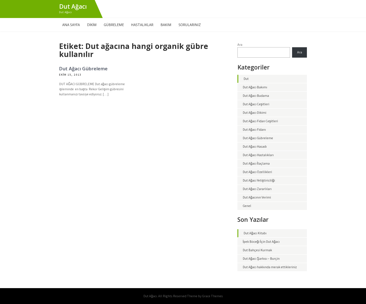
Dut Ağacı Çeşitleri (256, 104)
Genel (247, 206)
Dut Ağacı (73, 6)
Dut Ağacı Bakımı (255, 87)
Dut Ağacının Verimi (257, 197)
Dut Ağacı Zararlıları (257, 189)
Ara (239, 44)
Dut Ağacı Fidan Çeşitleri (260, 121)
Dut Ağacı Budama (256, 95)
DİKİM (92, 24)
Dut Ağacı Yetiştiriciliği (259, 180)
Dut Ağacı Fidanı (254, 129)
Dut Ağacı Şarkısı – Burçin (261, 258)
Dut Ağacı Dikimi (254, 112)
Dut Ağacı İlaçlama (256, 163)
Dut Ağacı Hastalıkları (258, 155)
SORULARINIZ (190, 24)
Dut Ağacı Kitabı (255, 233)
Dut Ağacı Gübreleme (83, 68)
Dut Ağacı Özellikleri (257, 172)
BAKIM (166, 24)
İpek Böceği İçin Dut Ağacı (261, 241)
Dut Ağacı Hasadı (255, 146)
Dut (246, 78)
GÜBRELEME (114, 24)
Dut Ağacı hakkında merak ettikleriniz (270, 267)
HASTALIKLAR (142, 24)
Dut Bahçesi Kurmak (257, 250)
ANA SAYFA (71, 24)
